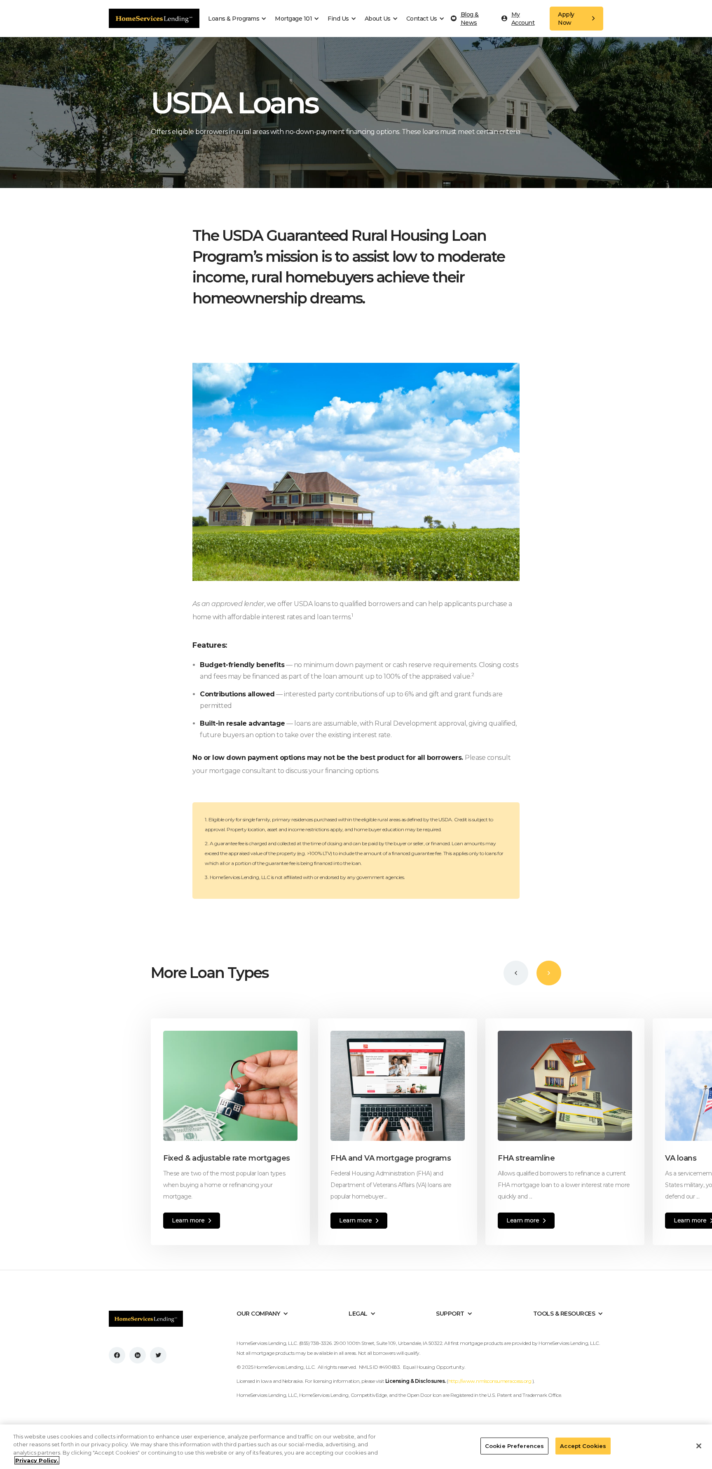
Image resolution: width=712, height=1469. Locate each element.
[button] (239, 18)
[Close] (699, 1446)
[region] (356, 1446)
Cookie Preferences (514, 1446)
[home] (154, 18)
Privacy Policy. (37, 1460)
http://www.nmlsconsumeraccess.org (490, 1381)
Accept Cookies (583, 1446)
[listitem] (234, 1131)
